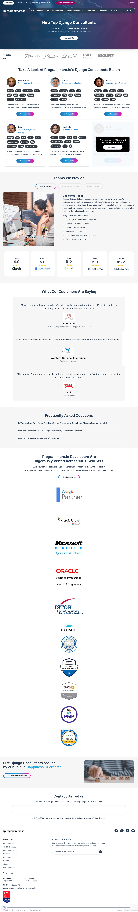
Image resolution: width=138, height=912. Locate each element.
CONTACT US (8, 3)
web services (13, 142)
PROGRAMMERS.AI (47, 3)
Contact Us (69, 38)
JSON (38, 138)
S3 (75, 137)
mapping (63, 91)
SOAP (30, 138)
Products (91, 11)
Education (103, 11)
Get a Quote (25, 114)
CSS (105, 91)
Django (10, 91)
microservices (31, 146)
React (22, 95)
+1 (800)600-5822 (9, 881)
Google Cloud (57, 142)
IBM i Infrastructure (75, 11)
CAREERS (35, 3)
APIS (23, 138)
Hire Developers (9, 868)
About (5, 864)
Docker (30, 95)
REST (37, 91)
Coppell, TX (16, 885)
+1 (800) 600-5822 (23, 3)
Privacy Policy (130, 910)
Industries (115, 11)
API (70, 95)
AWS (9, 95)
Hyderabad (30, 888)
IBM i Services (37, 11)
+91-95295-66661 (31, 881)
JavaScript (28, 91)
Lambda (82, 137)
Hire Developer (69, 477)
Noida (37, 888)
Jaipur (16, 888)
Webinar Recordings (65, 3)
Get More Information (17, 776)
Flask (18, 91)
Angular (109, 95)
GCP (69, 137)
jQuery (112, 91)
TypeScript (99, 95)
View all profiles (112, 147)
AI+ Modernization (10, 847)
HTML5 (118, 95)
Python (10, 99)
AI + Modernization (55, 11)
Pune (22, 888)
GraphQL (24, 142)
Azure (62, 137)
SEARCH (132, 3)
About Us (127, 11)
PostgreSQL (20, 99)
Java (113, 99)
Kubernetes (56, 146)
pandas (54, 99)
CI (70, 146)
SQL (15, 95)
